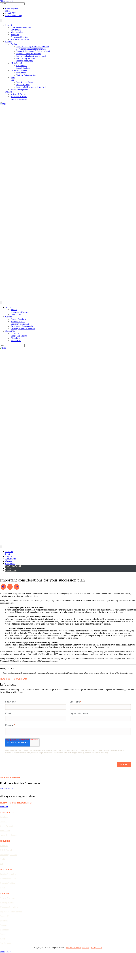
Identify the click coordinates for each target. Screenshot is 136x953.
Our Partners (5, 943)
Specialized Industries (20, 39)
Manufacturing (17, 32)
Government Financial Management (31, 49)
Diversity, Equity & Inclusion (23, 329)
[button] (4, 806)
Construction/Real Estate (21, 27)
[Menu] (1, 20)
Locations (15, 333)
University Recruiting (20, 324)
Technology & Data (19, 70)
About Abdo (10, 559)
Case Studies (16, 314)
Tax (12, 80)
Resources (4, 930)
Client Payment (11, 8)
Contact (3, 821)
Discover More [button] (6, 788)
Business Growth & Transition (28, 53)
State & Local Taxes (24, 82)
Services (8, 42)
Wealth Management (19, 89)
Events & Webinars (19, 99)
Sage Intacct (21, 73)
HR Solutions (21, 65)
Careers (8, 317)
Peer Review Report (73, 948)
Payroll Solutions (23, 68)
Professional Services (19, 37)
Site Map (85, 948)
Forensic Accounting (24, 61)
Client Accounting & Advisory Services (32, 46)
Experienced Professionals (22, 326)
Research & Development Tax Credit (31, 87)
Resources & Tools (19, 96)
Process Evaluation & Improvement (31, 56)
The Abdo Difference (20, 312)
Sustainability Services (25, 58)
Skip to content (6, 1)
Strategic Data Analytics (26, 75)
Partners (14, 309)
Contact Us (10, 331)
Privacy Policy (96, 948)
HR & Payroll (16, 63)
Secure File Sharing (13, 15)
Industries (9, 25)
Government (16, 30)
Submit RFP (10, 13)
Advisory (14, 44)
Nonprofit (15, 34)
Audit (13, 77)
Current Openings (18, 319)
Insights (8, 92)
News (7, 11)
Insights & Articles (18, 94)
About (8, 307)
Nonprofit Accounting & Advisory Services (34, 51)
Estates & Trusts (22, 85)
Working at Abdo (18, 321)
